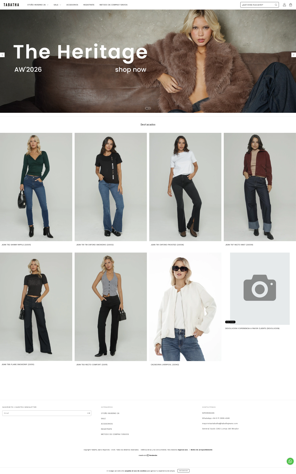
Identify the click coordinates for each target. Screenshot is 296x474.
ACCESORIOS (72, 5)
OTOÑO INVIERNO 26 (36, 5)
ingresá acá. (183, 450)
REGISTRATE (88, 5)
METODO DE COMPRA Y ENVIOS (113, 5)
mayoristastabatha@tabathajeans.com (220, 423)
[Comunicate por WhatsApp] (290, 461)
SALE (56, 5)
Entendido (183, 470)
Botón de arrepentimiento (201, 450)
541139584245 (208, 413)
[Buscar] (276, 4)
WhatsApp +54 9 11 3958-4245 (216, 418)
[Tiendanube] (148, 456)
